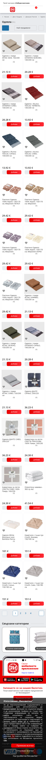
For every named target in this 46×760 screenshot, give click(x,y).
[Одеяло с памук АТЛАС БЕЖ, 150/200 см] (11, 44)
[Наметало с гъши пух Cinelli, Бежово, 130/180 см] (34, 523)
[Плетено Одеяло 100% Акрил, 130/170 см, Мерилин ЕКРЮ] (34, 236)
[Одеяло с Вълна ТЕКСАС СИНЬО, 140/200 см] (11, 140)
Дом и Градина (17, 17)
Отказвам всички (25, 750)
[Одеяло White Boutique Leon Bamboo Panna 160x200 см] (11, 523)
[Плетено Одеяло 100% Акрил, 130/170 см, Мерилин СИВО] (11, 283)
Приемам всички (25, 745)
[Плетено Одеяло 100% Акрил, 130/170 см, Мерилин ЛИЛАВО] (11, 236)
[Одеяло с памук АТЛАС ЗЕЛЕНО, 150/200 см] (11, 331)
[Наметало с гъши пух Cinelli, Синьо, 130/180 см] (11, 571)
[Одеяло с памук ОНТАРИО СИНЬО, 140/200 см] (34, 331)
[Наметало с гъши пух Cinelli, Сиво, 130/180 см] (34, 571)
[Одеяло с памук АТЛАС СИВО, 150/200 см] (11, 379)
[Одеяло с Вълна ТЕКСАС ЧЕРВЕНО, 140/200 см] (34, 92)
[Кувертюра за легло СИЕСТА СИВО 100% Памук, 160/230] (11, 475)
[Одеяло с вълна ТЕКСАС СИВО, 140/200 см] (34, 140)
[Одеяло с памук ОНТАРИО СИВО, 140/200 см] (11, 92)
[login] (40, 9)
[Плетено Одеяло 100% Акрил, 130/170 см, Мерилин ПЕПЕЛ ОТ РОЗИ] (11, 188)
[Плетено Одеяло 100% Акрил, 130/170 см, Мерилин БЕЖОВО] (34, 188)
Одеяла (43, 17)
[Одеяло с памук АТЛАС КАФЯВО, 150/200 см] (34, 283)
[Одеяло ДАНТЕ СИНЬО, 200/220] (34, 379)
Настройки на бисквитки (25, 756)
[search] (28, 9)
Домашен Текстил (31, 17)
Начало (6, 17)
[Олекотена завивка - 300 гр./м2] (34, 475)
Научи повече (28, 673)
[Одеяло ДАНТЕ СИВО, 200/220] (11, 427)
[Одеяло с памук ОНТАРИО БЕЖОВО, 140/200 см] (34, 44)
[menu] (5, 9)
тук (5, 740)
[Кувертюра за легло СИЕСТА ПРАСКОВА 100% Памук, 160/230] (34, 427)
